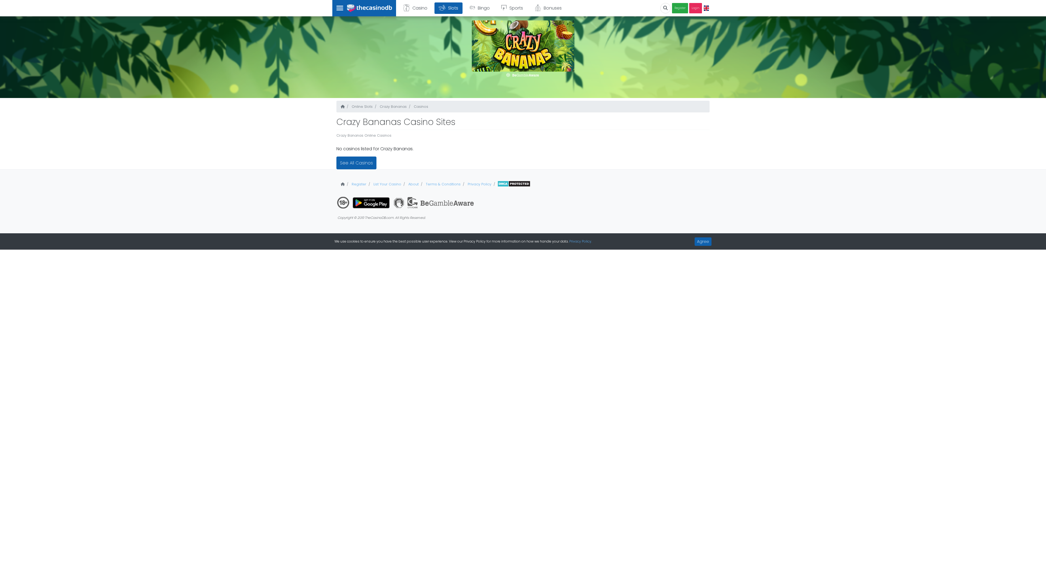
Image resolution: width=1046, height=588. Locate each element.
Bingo (484, 8)
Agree (703, 241)
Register (680, 8)
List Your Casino (386, 184)
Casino (419, 8)
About (413, 184)
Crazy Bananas (393, 106)
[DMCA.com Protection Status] (513, 184)
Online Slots (362, 106)
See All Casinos (356, 163)
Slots (453, 8)
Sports (516, 8)
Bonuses (553, 8)
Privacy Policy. (580, 241)
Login (696, 8)
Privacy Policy (479, 184)
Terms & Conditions (443, 184)
